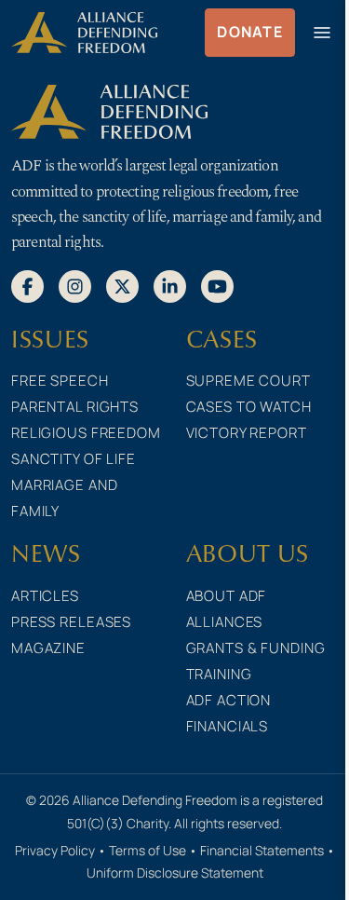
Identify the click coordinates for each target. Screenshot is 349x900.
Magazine (48, 648)
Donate (250, 31)
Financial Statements (262, 850)
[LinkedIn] (170, 285)
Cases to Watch (249, 406)
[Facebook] (27, 285)
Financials (227, 726)
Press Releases (71, 622)
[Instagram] (75, 285)
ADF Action (229, 700)
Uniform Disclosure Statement (175, 872)
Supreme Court (248, 380)
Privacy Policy (55, 850)
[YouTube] (217, 285)
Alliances (224, 622)
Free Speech (60, 380)
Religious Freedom (86, 433)
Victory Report (246, 433)
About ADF (226, 596)
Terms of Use (147, 850)
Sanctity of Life (73, 459)
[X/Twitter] (122, 285)
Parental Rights (75, 406)
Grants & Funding (256, 648)
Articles (45, 596)
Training (219, 674)
